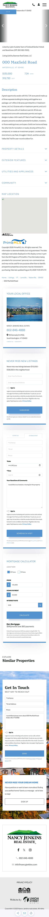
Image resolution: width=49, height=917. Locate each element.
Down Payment (13, 590)
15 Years (23, 572)
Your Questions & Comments (17, 480)
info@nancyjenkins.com (26, 864)
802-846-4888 (33, 5)
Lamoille (23, 277)
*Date (9, 461)
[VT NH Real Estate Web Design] (24, 900)
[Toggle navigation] (44, 4)
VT (17, 277)
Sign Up (24, 801)
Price (9, 580)
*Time (9, 471)
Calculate (24, 615)
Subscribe (24, 410)
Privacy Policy (26, 401)
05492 (40, 277)
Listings (11, 277)
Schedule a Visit (33, 435)
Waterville (32, 277)
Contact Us (10, 341)
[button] (4, 26)
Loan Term (11, 567)
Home (4, 277)
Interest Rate (12, 601)
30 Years (13, 572)
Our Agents (18, 341)
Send (24, 753)
